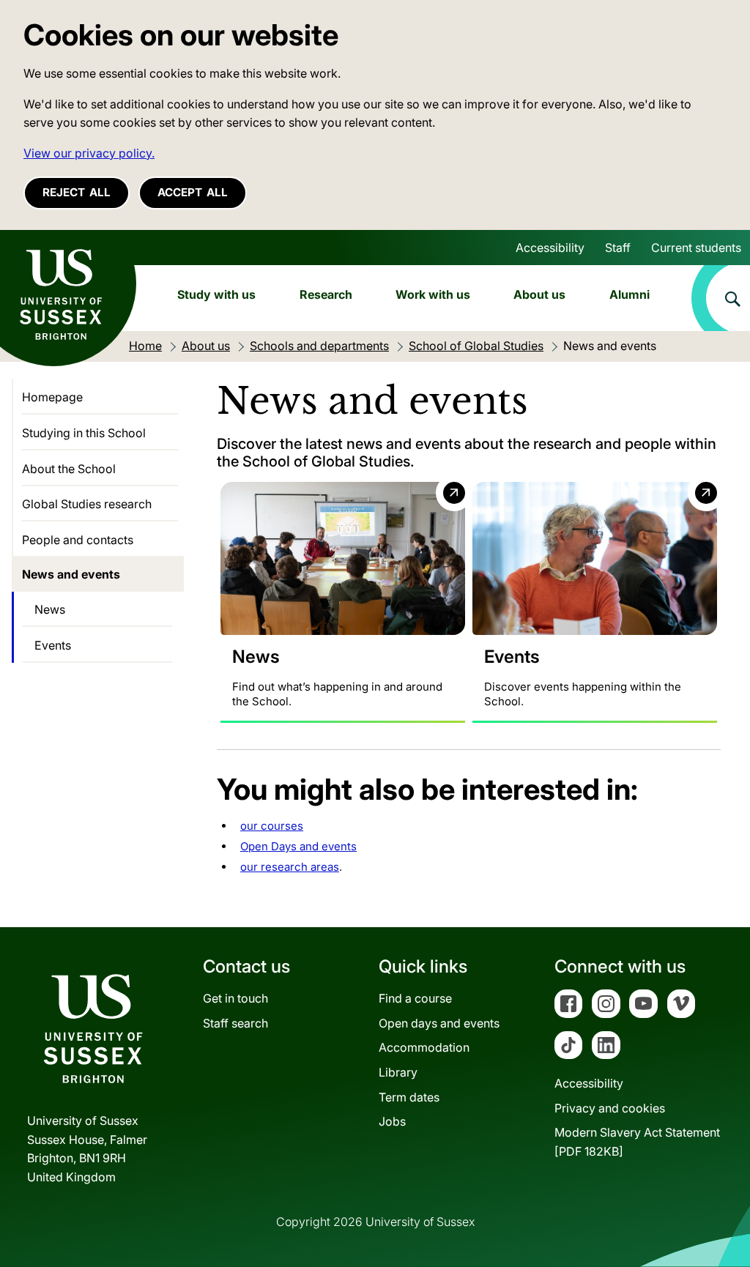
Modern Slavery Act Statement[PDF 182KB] (637, 1142)
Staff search (235, 1023)
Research (326, 294)
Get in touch (235, 998)
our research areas (289, 867)
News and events (71, 574)
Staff (618, 247)
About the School (69, 468)
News (49, 609)
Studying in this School (84, 433)
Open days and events (439, 1023)
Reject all (76, 192)
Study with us (216, 294)
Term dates (409, 1097)
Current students (696, 247)
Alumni (629, 294)
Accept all (192, 192)
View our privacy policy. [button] (89, 153)
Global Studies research (87, 504)
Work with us (433, 294)
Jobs (392, 1121)
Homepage (52, 397)
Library (398, 1072)
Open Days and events (298, 846)
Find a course (415, 998)
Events (52, 645)
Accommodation (424, 1047)
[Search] (720, 298)
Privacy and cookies (609, 1108)
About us (539, 294)
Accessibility (550, 247)
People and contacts (77, 539)
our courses (271, 826)
